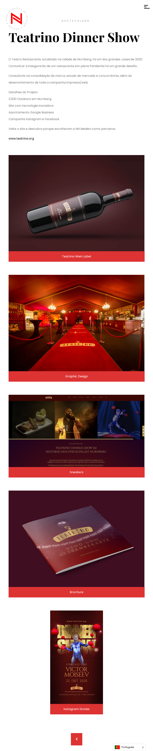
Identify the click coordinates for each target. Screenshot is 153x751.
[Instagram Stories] (76, 657)
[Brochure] (77, 539)
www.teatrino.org (21, 138)
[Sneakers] (77, 431)
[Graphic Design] (77, 323)
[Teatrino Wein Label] (77, 203)
